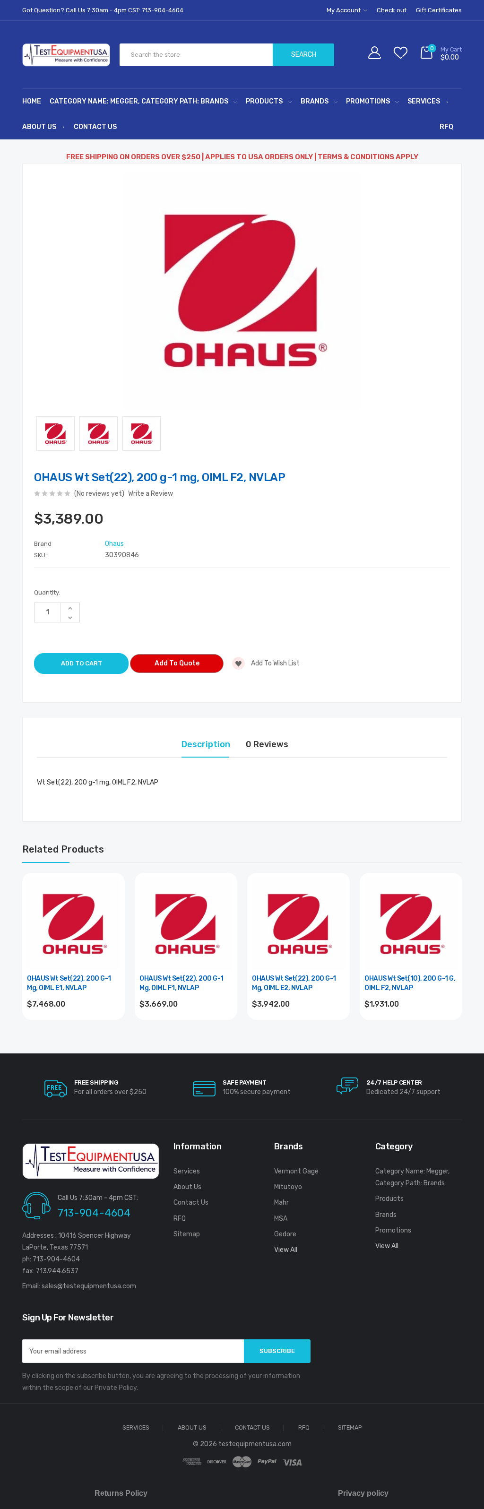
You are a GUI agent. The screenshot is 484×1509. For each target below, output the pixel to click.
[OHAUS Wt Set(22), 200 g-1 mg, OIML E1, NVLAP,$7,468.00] (73, 924)
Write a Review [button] (150, 494)
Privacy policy (363, 1493)
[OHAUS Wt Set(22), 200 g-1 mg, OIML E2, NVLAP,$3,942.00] (298, 924)
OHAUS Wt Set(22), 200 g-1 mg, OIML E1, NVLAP (69, 983)
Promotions (368, 101)
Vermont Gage (296, 1171)
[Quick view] (112, 926)
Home (31, 101)
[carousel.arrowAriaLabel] (55, 1089)
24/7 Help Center (394, 1082)
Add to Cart (73, 1029)
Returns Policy (121, 1493)
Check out (391, 10)
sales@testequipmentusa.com (89, 1286)
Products (264, 101)
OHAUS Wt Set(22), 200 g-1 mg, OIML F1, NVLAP (181, 983)
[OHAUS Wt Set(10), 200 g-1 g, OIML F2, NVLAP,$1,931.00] (411, 924)
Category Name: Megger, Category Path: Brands (139, 101)
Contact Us (95, 127)
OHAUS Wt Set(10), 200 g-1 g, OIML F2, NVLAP (409, 983)
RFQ (446, 127)
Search (303, 55)
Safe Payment (244, 1082)
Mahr (281, 1203)
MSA (280, 1219)
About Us (39, 127)
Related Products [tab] (63, 849)
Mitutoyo (288, 1187)
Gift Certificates (439, 10)
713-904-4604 (94, 1213)
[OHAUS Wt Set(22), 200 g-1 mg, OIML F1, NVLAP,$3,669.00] (186, 924)
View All (285, 1250)
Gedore (285, 1234)
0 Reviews (267, 744)
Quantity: (47, 592)
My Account (344, 10)
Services (423, 101)
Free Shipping (96, 1082)
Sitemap (186, 1234)
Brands (314, 101)
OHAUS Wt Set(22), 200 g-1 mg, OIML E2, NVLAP (294, 983)
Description (206, 744)
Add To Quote (177, 663)
